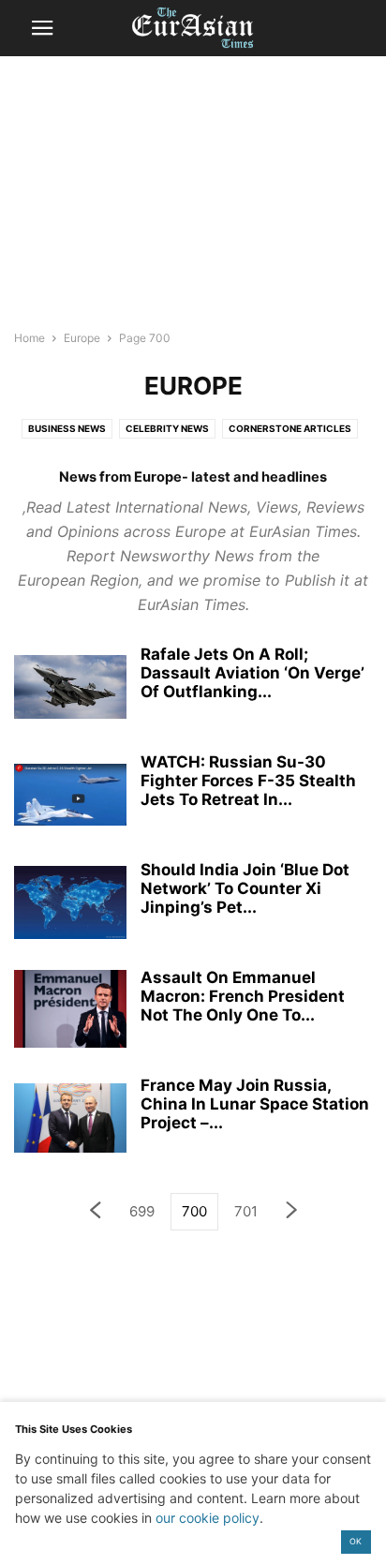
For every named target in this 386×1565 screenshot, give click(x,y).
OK (355, 1541)
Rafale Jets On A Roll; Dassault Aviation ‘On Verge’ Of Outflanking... (252, 673)
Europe (82, 338)
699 (142, 1211)
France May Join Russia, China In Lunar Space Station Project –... (255, 1104)
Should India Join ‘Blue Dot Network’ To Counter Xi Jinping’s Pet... (245, 888)
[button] (42, 28)
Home (29, 338)
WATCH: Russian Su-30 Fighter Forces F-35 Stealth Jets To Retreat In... (248, 781)
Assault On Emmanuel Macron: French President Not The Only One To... (243, 996)
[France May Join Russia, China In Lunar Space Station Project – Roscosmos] (70, 1118)
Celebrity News (167, 428)
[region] (193, 201)
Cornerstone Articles (290, 428)
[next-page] (292, 1212)
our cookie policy (208, 1518)
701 (246, 1211)
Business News (67, 428)
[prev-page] (94, 1212)
